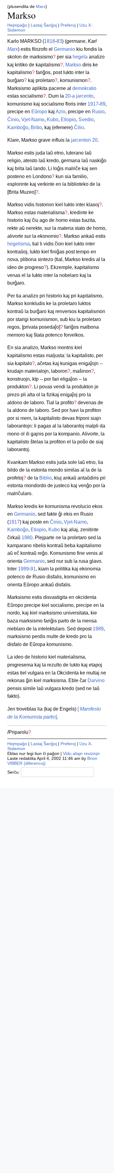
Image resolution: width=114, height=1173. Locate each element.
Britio (36, 127)
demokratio (84, 88)
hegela (80, 56)
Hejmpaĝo (17, 25)
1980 (27, 537)
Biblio (45, 477)
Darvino (96, 680)
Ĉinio (13, 119)
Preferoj (68, 25)
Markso (21, 15)
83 (59, 41)
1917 (93, 103)
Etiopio (68, 119)
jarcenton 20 (84, 140)
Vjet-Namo (32, 119)
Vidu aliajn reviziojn (81, 753)
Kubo (52, 119)
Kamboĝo (17, 127)
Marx (41, 6)
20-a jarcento (79, 96)
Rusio (98, 111)
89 (102, 103)
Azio (60, 111)
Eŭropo (39, 111)
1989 (23, 568)
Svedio (86, 119)
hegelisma (18, 243)
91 (33, 568)
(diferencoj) (35, 763)
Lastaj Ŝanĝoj (44, 25)
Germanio (64, 49)
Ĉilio (79, 127)
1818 (49, 41)
